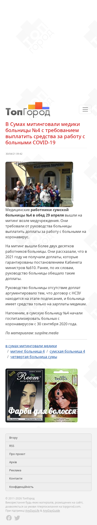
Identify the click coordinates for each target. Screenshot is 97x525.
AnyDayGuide (51, 511)
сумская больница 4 (67, 351)
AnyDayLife (32, 511)
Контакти (15, 478)
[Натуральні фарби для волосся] (41, 395)
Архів (13, 462)
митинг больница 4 (27, 351)
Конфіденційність (21, 487)
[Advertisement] (48, 48)
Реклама (15, 470)
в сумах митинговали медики (31, 345)
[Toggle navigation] (85, 109)
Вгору (13, 438)
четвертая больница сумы (33, 356)
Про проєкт (17, 454)
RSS (11, 446)
